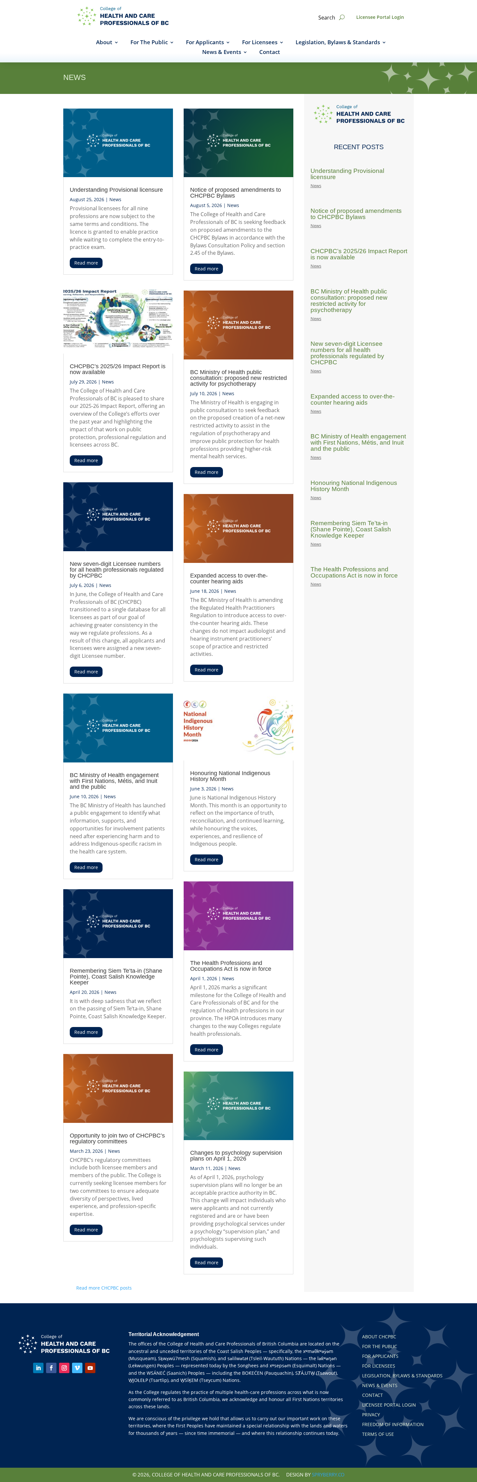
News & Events (221, 53)
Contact (269, 53)
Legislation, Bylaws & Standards (338, 43)
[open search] (342, 17)
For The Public (149, 43)
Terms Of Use (378, 1434)
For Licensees (259, 43)
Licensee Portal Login (380, 17)
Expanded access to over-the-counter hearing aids (229, 578)
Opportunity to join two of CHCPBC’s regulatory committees (117, 1138)
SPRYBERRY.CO (328, 1474)
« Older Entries (148, 1288)
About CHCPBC (379, 1337)
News (115, 199)
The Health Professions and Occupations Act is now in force (230, 966)
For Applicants (205, 43)
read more (86, 263)
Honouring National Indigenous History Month (230, 776)
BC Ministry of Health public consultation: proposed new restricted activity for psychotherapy (238, 378)
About (104, 43)
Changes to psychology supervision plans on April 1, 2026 (236, 1156)
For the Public (379, 1346)
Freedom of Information (393, 1424)
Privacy (371, 1415)
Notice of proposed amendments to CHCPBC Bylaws (235, 193)
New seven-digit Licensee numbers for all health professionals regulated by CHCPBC (117, 570)
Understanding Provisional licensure (116, 190)
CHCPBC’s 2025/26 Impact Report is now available (117, 369)
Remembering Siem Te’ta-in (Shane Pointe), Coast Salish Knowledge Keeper (116, 977)
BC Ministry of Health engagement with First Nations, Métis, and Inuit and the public (114, 781)
